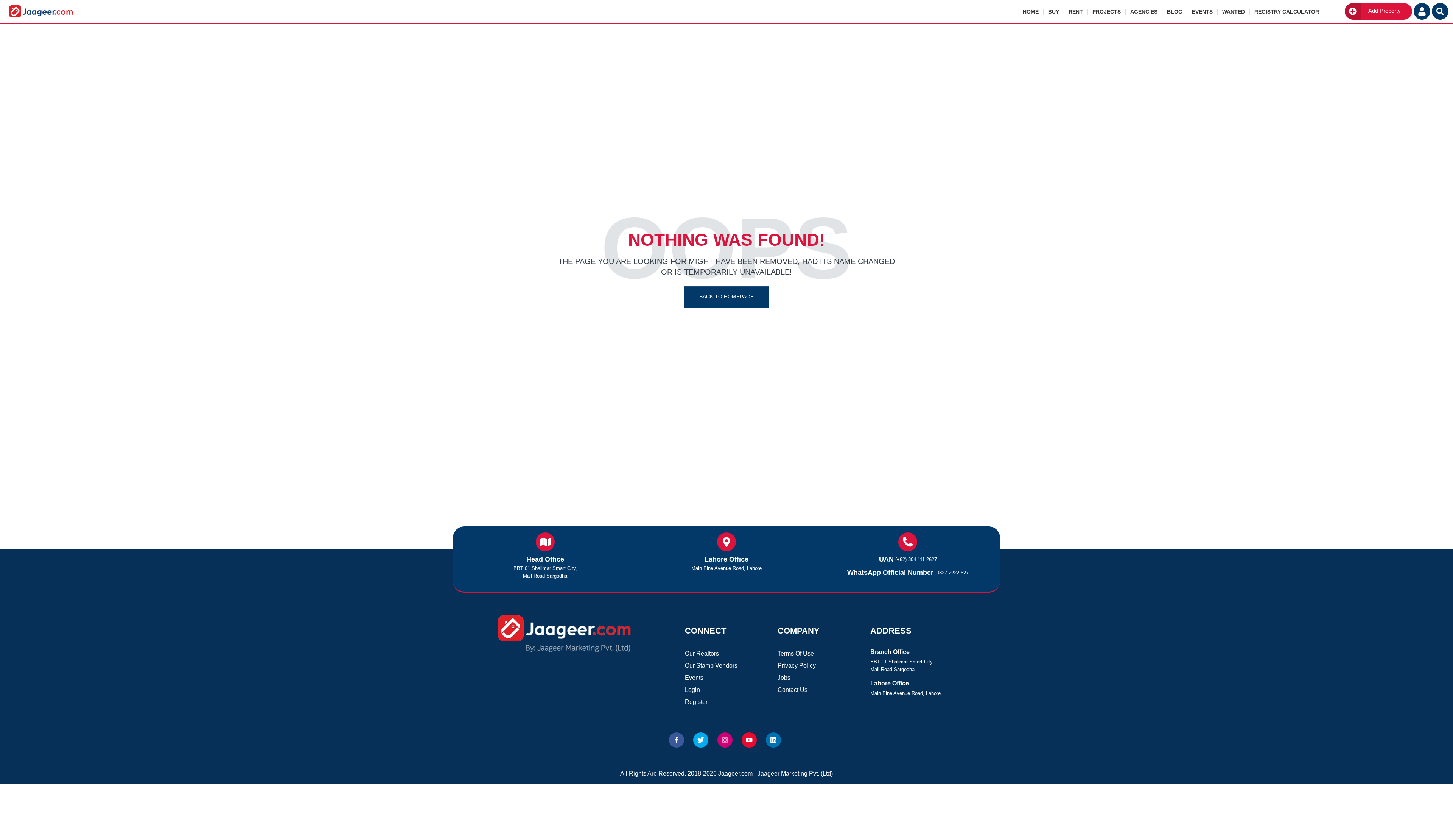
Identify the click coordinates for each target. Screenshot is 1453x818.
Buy (1053, 12)
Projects (1106, 12)
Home (1031, 12)
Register (696, 702)
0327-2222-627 (953, 573)
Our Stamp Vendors (711, 665)
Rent (1076, 12)
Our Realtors (702, 653)
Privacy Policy (797, 665)
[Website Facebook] (676, 740)
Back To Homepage (726, 296)
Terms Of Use (796, 653)
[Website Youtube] (749, 740)
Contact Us (792, 690)
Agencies (1143, 12)
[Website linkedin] (773, 740)
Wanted (1233, 12)
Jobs (784, 677)
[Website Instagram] (725, 740)
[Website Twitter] (700, 740)
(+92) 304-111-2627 (916, 559)
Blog (1174, 12)
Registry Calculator (1286, 12)
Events (1202, 12)
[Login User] (1422, 11)
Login (692, 690)
